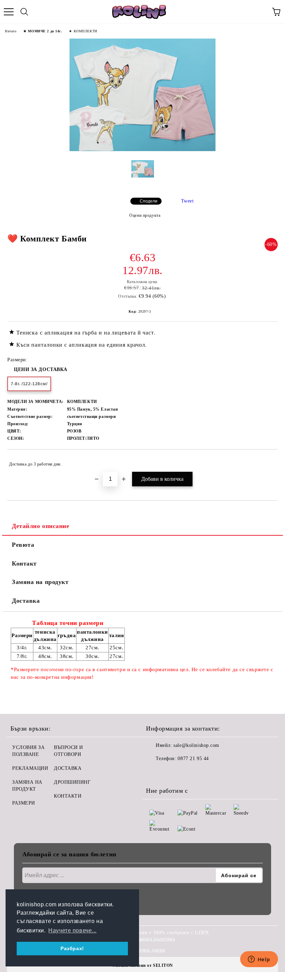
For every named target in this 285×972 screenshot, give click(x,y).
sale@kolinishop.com (196, 745)
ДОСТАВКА (67, 768)
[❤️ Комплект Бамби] (142, 149)
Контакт (24, 563)
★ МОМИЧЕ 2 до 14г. (42, 31)
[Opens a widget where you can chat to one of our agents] (259, 960)
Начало (10, 31)
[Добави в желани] (268, 461)
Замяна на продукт (40, 581)
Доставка (26, 600)
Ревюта (23, 544)
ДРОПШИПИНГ (72, 782)
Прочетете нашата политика (143, 938)
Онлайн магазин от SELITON (142, 965)
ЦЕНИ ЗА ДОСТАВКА (40, 369)
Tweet (187, 201)
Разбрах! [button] (72, 948)
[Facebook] (155, 772)
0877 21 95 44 (193, 758)
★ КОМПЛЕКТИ (83, 31)
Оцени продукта (144, 215)
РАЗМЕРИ (23, 803)
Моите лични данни (142, 950)
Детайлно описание (41, 525)
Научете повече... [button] (72, 930)
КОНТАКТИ (67, 796)
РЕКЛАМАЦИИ (30, 768)
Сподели (148, 201)
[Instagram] (170, 772)
